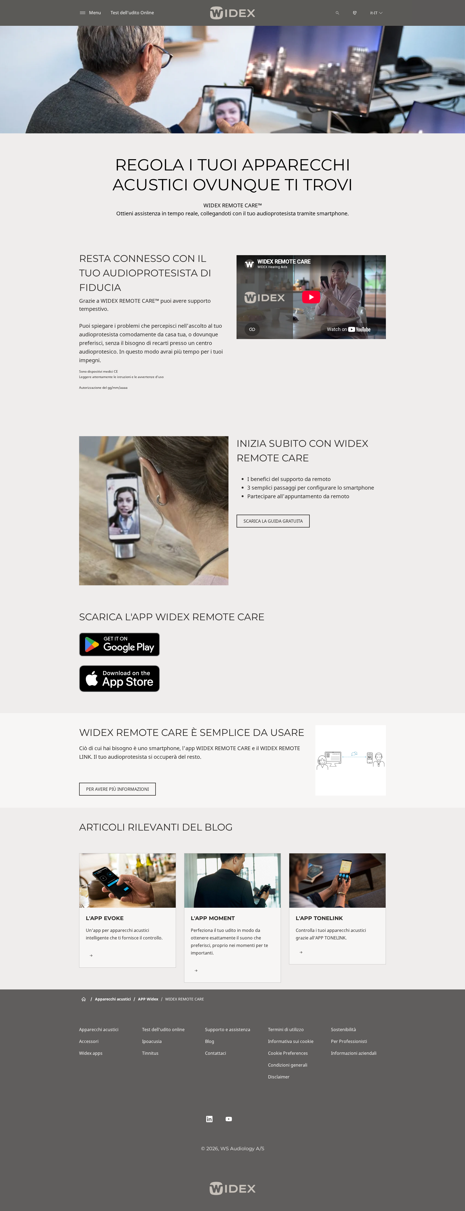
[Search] (337, 13)
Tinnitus (150, 1053)
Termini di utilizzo (286, 1029)
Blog (209, 1041)
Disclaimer (279, 1077)
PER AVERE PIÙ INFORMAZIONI (117, 789)
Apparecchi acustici (98, 1029)
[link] (127, 910)
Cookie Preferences (288, 1053)
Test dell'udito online (163, 1029)
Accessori (88, 1041)
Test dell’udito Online (132, 13)
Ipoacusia (152, 1041)
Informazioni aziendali (353, 1053)
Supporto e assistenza (227, 1029)
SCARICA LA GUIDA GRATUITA (273, 521)
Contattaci (215, 1053)
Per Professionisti (349, 1041)
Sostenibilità (343, 1029)
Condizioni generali (287, 1065)
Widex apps (91, 1053)
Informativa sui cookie (290, 1041)
